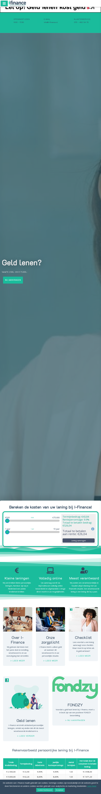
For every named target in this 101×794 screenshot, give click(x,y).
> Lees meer (17, 660)
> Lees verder (26, 736)
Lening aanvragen (78, 540)
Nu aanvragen (13, 280)
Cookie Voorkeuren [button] (45, 790)
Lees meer (91, 786)
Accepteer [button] (59, 790)
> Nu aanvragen (75, 720)
